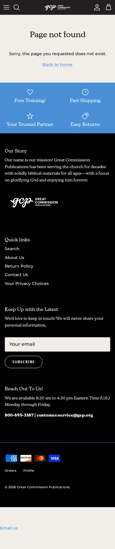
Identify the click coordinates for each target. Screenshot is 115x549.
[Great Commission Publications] (57, 7)
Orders (11, 470)
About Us (14, 257)
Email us (9, 528)
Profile (28, 470)
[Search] (19, 7)
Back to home (57, 64)
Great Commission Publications (43, 487)
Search (12, 248)
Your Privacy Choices (27, 283)
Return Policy (19, 266)
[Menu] (6, 7)
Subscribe (23, 361)
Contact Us (16, 274)
